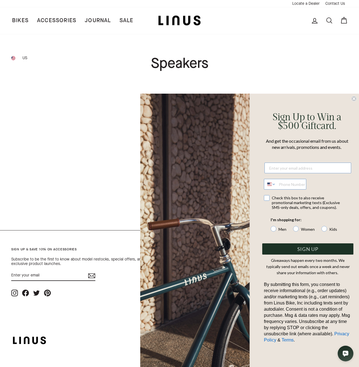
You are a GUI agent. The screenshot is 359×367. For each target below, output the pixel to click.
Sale (126, 20)
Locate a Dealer (306, 3)
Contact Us (335, 3)
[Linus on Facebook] (25, 292)
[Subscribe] (91, 275)
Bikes (20, 20)
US (24, 58)
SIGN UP (307, 249)
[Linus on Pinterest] (47, 292)
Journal (98, 20)
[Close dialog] (354, 98)
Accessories (56, 20)
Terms (288, 340)
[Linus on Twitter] (36, 292)
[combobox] (270, 184)
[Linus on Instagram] (14, 292)
